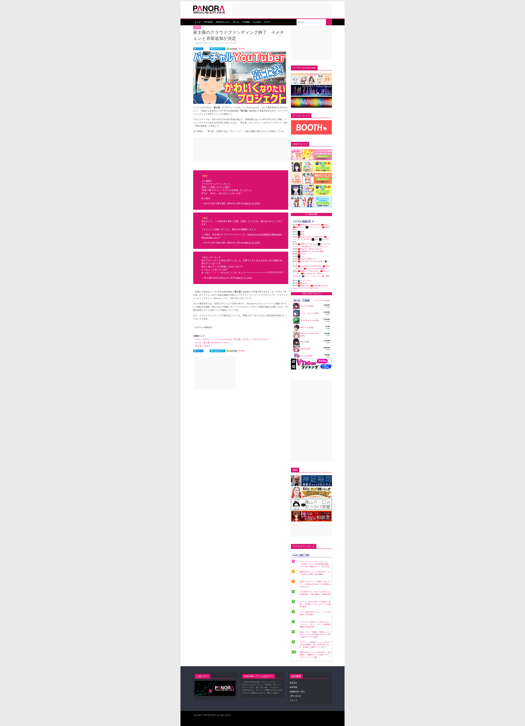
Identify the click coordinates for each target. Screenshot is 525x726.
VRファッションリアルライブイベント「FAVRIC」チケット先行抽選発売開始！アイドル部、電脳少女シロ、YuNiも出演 (315, 564)
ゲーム (236, 22)
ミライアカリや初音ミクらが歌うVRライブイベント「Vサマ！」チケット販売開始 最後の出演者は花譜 (316, 624)
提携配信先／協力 (297, 692)
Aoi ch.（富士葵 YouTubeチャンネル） (212, 342)
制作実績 (293, 687)
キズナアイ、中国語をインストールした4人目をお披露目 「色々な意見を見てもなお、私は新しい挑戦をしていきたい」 (315, 644)
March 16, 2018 (252, 242)
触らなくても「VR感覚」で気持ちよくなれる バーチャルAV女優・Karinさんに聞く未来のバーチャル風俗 (315, 634)
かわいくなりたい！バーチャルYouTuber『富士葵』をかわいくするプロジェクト (232, 339)
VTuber (246, 22)
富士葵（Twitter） (203, 346)
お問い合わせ (295, 696)
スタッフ (293, 700)
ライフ (267, 22)
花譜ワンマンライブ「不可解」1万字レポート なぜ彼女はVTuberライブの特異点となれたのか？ (315, 584)
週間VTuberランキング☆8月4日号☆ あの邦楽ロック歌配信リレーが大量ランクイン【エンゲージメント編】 (315, 654)
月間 (307, 555)
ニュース (218, 43)
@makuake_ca (208, 237)
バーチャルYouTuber (229, 43)
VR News (208, 22)
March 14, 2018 (252, 203)
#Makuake (276, 234)
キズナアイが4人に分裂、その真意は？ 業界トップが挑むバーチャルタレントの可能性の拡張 (315, 604)
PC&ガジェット (223, 22)
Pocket (242, 48)
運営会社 (293, 683)
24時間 (295, 555)
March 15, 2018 (244, 277)
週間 (301, 555)
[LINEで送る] (232, 48)
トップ (198, 22)
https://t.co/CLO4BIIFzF (259, 234)
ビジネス (257, 22)
